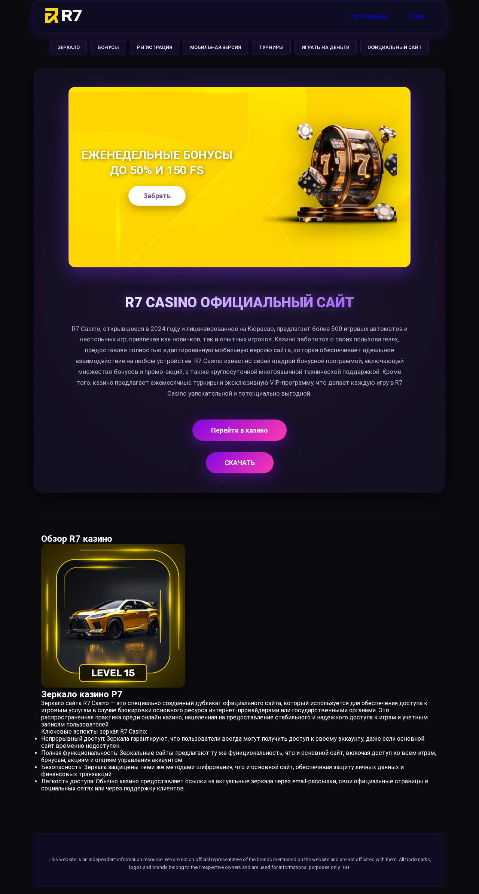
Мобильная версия (215, 47)
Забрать (157, 196)
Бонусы (108, 47)
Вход (418, 16)
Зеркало (69, 47)
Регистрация (368, 16)
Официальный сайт (394, 47)
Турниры (271, 47)
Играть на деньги (326, 47)
